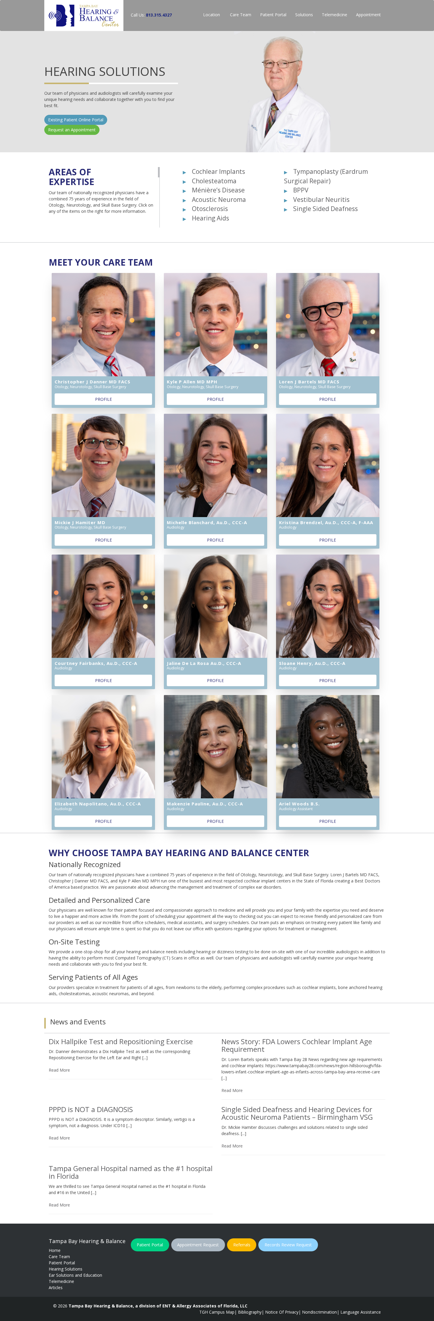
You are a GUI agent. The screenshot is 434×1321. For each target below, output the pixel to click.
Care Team (240, 14)
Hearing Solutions (65, 1269)
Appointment (368, 14)
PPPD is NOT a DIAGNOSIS (91, 1109)
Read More (59, 1070)
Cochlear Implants (218, 171)
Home (55, 1250)
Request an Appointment (258, 136)
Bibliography (250, 1312)
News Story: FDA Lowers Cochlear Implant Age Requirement (296, 1045)
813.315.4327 (159, 15)
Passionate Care (283, 71)
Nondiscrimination (319, 1312)
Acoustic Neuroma (219, 199)
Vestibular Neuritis (321, 199)
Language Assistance (360, 1312)
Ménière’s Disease (218, 190)
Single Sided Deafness (325, 209)
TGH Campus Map (216, 1312)
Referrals (241, 1245)
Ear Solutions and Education (75, 1275)
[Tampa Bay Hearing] (83, 15)
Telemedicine (334, 14)
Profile (103, 399)
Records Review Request (288, 1245)
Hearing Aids (210, 218)
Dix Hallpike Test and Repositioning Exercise (121, 1041)
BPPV (301, 190)
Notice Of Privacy (281, 1312)
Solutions (304, 14)
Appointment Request (198, 1245)
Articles (56, 1287)
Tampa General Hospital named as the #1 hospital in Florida (131, 1172)
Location (211, 14)
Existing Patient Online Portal (262, 126)
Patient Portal (273, 14)
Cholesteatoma (214, 181)
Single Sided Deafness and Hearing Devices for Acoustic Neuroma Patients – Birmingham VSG (297, 1113)
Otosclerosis (210, 209)
